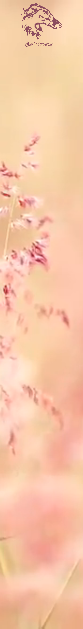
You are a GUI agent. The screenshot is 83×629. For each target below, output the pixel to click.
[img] (41, 25)
